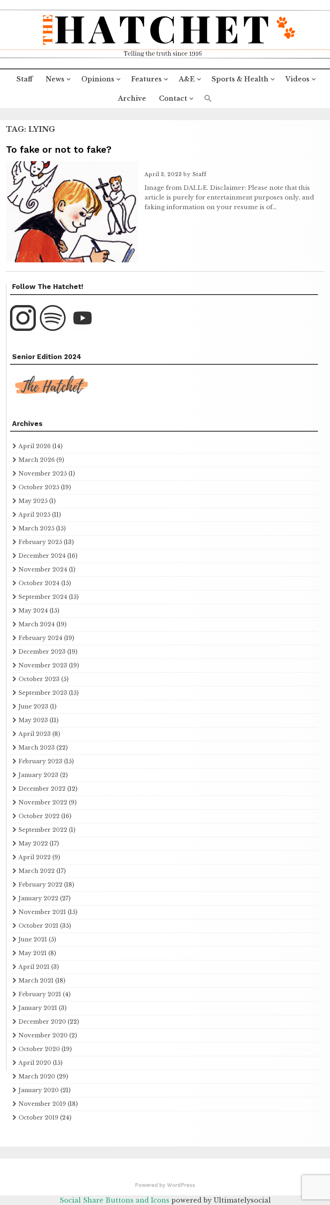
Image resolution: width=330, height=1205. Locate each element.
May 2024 (33, 610)
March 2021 (36, 980)
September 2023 (43, 692)
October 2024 (39, 583)
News (54, 79)
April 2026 (35, 446)
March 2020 (37, 1076)
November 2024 (43, 569)
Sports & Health (240, 79)
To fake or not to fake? (58, 149)
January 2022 (38, 898)
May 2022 (33, 843)
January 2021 (38, 1008)
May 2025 (33, 501)
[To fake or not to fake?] (72, 260)
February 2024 (40, 638)
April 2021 (34, 966)
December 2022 (42, 788)
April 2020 (35, 1062)
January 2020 (39, 1090)
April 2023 (35, 734)
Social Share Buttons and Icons (114, 1200)
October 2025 (39, 487)
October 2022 (39, 816)
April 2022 (35, 857)
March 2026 (37, 459)
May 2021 (33, 953)
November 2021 (42, 912)
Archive (132, 98)
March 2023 (37, 747)
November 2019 (42, 1103)
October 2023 (39, 679)
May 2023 (33, 720)
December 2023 (42, 651)
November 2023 (43, 665)
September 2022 (43, 829)
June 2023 (33, 706)
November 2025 (43, 473)
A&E (187, 79)
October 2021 (38, 925)
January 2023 (38, 775)
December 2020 (42, 1021)
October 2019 (38, 1117)
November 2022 (43, 802)
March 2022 (37, 871)
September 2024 (43, 596)
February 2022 (40, 884)
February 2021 (40, 994)
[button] (208, 99)
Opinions (97, 79)
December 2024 (42, 555)
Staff (24, 79)
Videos (297, 79)
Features (146, 79)
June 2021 (33, 939)
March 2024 (37, 624)
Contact (173, 98)
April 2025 (34, 514)
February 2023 (40, 761)
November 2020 (43, 1035)
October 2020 (39, 1049)
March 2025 (36, 528)
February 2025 (40, 542)
